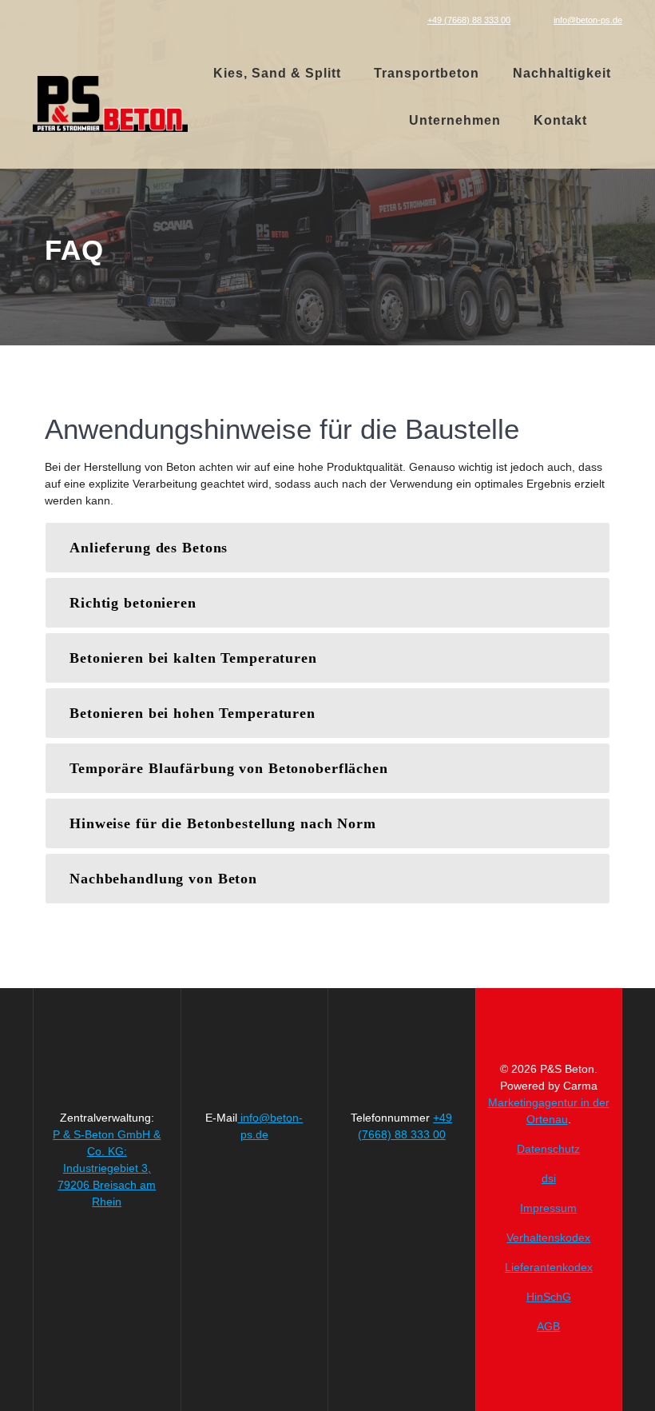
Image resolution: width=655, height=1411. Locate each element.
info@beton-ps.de (588, 20)
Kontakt (560, 120)
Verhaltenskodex (548, 1237)
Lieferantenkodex (549, 1267)
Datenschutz (548, 1148)
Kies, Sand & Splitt (277, 73)
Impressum (548, 1208)
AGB (548, 1326)
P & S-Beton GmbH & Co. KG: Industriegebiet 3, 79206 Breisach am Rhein (107, 1168)
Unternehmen (455, 120)
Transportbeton (426, 73)
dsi (549, 1178)
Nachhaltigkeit (562, 73)
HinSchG (548, 1296)
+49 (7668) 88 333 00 (468, 20)
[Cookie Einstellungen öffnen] (35, 1391)
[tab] (327, 547)
